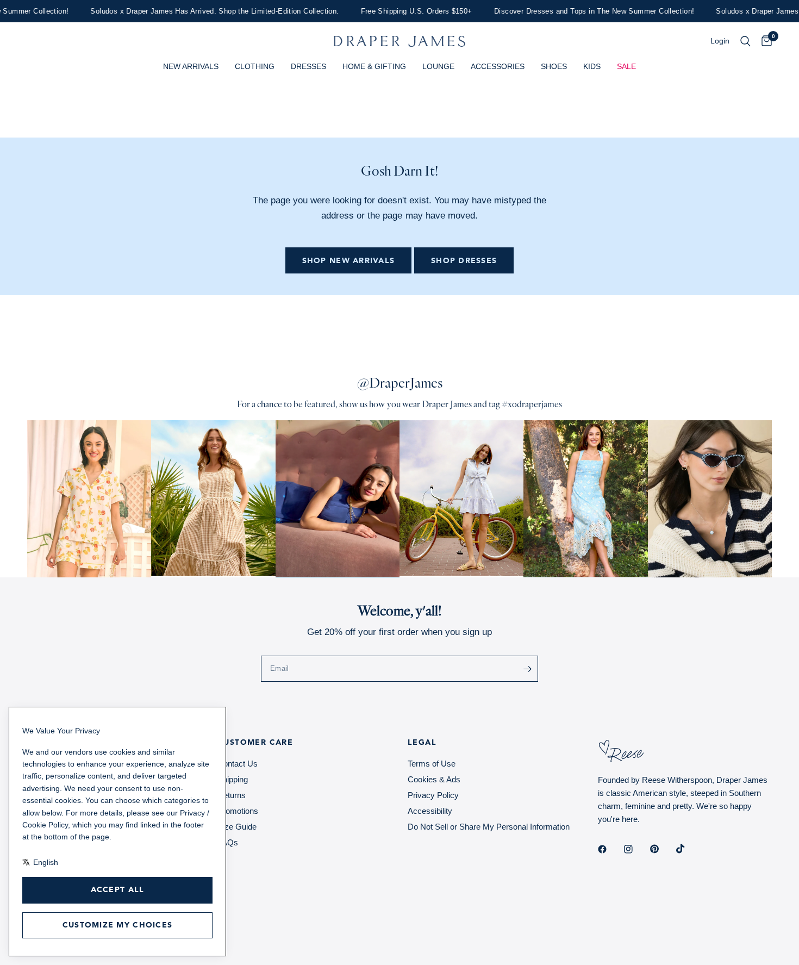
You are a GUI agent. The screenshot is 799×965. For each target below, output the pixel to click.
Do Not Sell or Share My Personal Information (489, 826)
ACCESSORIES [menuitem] (498, 66)
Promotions (237, 810)
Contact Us (237, 763)
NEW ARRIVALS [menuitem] (191, 66)
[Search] (745, 41)
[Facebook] (610, 849)
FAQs (227, 842)
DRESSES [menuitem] (308, 66)
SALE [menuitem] (626, 66)
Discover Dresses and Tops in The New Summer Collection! (580, 11)
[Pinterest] (662, 849)
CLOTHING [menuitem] (254, 66)
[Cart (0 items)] (764, 41)
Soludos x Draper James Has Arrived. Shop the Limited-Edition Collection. (201, 11)
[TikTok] (688, 849)
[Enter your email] (527, 669)
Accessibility (430, 810)
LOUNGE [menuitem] (438, 66)
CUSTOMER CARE (255, 742)
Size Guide (237, 826)
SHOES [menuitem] (554, 66)
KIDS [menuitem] (592, 66)
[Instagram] (636, 849)
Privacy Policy (433, 795)
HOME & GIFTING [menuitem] (374, 66)
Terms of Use (431, 763)
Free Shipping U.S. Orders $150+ (403, 11)
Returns (231, 795)
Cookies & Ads (434, 779)
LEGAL (422, 742)
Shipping (232, 779)
